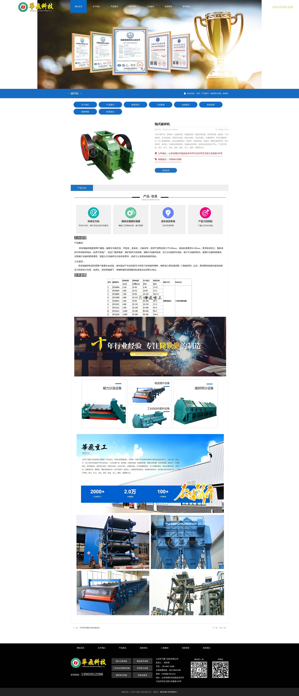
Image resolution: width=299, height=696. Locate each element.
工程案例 (161, 104)
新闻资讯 (135, 104)
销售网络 (85, 111)
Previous (4, 44)
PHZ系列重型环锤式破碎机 (90, 627)
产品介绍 (82, 187)
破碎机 (225, 93)
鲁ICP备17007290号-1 (168, 692)
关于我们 (85, 104)
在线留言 (186, 104)
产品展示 (205, 93)
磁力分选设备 (121, 661)
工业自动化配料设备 (121, 668)
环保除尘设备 (142, 668)
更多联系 (165, 170)
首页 (198, 93)
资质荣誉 (211, 104)
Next (295, 44)
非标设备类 (142, 675)
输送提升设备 (142, 661)
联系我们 (110, 111)
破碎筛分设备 (216, 93)
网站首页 (80, 647)
